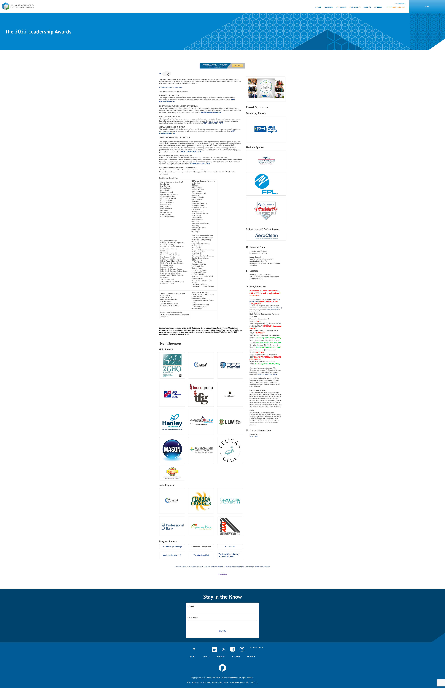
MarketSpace (240, 567)
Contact (251, 657)
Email (191, 606)
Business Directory (181, 567)
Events (206, 657)
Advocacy (236, 657)
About (193, 657)
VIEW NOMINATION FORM (211, 112)
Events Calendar (204, 567)
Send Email (254, 436)
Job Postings (250, 567)
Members (221, 657)
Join (427, 6)
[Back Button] (160, 74)
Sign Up (222, 631)
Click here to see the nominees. (171, 87)
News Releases (193, 567)
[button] (194, 649)
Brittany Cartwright (272, 310)
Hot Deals (214, 567)
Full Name (193, 618)
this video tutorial (276, 308)
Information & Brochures (262, 567)
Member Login (399, 3)
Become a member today (267, 374)
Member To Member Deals (226, 567)
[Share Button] (166, 73)
